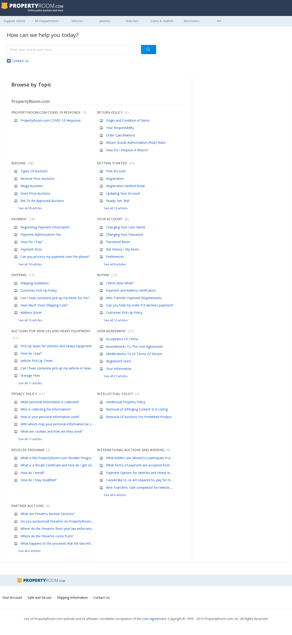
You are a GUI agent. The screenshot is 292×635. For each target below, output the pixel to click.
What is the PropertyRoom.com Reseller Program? (58, 458)
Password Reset (118, 242)
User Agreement (115, 331)
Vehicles (77, 21)
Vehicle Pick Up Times (37, 360)
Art (219, 21)
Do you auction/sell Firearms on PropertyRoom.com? (60, 521)
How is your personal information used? (50, 417)
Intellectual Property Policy (125, 402)
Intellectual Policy (117, 394)
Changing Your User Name (125, 227)
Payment (22, 219)
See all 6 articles (115, 495)
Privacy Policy (27, 394)
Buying (106, 275)
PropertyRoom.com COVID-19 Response (48, 112)
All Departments (47, 21)
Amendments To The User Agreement (134, 346)
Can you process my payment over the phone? (55, 256)
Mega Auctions (32, 186)
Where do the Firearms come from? (47, 536)
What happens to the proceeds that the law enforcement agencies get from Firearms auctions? (91, 543)
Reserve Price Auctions (37, 178)
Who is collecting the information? (46, 409)
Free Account (116, 171)
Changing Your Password (124, 234)
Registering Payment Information (45, 227)
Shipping (22, 275)
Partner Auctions (30, 506)
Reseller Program (30, 450)
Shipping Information (72, 597)
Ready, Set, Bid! (117, 201)
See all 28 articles (30, 208)
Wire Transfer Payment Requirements (134, 298)
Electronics (192, 21)
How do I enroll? (32, 472)
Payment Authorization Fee (41, 234)
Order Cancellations (120, 135)
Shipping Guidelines (35, 283)
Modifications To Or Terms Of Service (134, 354)
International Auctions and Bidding (133, 450)
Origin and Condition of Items (128, 120)
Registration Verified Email (125, 186)
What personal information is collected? (50, 402)
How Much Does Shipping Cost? (44, 305)
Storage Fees (30, 375)
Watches (132, 21)
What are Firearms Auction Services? (47, 514)
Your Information (118, 368)
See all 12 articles (116, 320)
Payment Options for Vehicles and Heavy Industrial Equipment (151, 472)
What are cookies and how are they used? (51, 431)
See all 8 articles (115, 264)
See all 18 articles (30, 264)
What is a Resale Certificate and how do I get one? (58, 465)
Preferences (115, 256)
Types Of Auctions (34, 171)
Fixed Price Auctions (35, 193)
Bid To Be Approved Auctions (42, 201)
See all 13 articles (116, 208)
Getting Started (115, 163)
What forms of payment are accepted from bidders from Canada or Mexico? (162, 465)
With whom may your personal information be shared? (61, 424)
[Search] (148, 49)
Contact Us (20, 61)
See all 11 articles (30, 383)
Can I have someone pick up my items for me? (55, 298)
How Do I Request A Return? (127, 150)
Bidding (21, 163)
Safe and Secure (40, 597)
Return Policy (112, 112)
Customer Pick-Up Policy (39, 290)
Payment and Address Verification (131, 290)
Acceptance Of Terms (122, 339)
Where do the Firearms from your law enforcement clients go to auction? (75, 528)
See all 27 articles (116, 376)
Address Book (31, 312)
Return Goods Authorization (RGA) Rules (136, 142)
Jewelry (104, 21)
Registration (115, 178)
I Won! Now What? (119, 283)
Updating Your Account (123, 193)
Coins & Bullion (162, 21)
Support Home (14, 21)
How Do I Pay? (31, 242)
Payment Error (31, 249)
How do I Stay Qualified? (39, 480)
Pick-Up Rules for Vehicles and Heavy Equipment (56, 346)
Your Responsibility (120, 127)
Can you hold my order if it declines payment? (139, 305)
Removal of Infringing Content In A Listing (137, 409)
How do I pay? (31, 353)
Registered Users (118, 361)
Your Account (112, 219)
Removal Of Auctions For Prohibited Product (139, 417)
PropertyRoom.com (30, 101)
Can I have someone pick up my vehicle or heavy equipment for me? (71, 368)
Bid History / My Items (122, 249)
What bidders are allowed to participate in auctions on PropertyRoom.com (161, 458)
